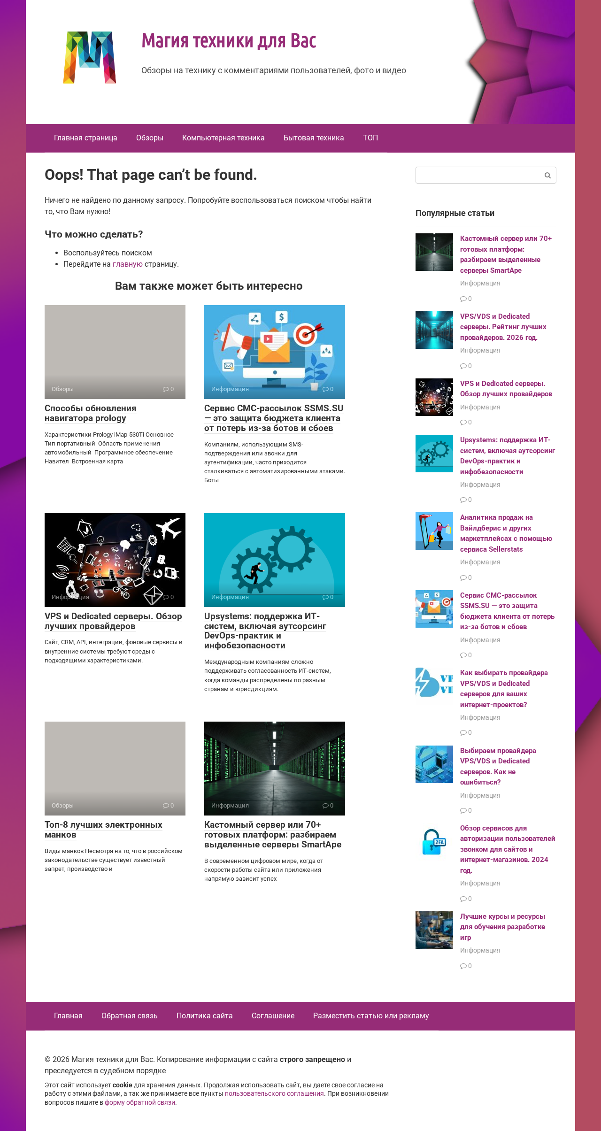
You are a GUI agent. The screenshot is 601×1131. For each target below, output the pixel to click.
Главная (68, 1015)
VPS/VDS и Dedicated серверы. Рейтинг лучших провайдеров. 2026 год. (503, 327)
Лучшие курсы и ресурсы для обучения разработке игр (502, 927)
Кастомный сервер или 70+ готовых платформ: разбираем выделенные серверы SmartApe (272, 834)
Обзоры (149, 137)
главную (128, 264)
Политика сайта (205, 1015)
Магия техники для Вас (228, 39)
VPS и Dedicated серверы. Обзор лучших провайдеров (113, 621)
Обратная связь (129, 1015)
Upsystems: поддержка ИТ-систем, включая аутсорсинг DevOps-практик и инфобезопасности (265, 631)
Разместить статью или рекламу (371, 1015)
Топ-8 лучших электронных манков (103, 829)
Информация (480, 283)
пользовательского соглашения (274, 1094)
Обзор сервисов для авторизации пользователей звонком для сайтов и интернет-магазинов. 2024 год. (507, 849)
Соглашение (273, 1015)
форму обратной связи (140, 1103)
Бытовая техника (314, 137)
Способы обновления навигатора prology (91, 413)
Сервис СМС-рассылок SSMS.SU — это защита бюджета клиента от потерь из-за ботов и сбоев (274, 418)
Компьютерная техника (223, 137)
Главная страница (85, 137)
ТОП (370, 137)
